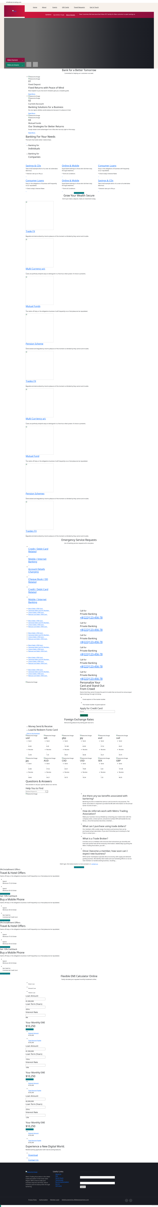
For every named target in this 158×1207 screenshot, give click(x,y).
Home (35, 7)
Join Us (57, 1184)
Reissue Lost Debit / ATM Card (37, 614)
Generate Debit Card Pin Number (38, 610)
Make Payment (12, 60)
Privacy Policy (32, 1200)
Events (55, 7)
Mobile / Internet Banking (37, 560)
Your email (83, 1181)
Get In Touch (94, 7)
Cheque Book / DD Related (38, 580)
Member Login (54, 1200)
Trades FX (31, 381)
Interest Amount (33, 1033)
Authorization (43, 1200)
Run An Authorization (62, 1182)
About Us (58, 1174)
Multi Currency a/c (35, 268)
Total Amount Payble (34, 1040)
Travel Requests (79, 7)
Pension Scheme (34, 343)
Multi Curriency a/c (36, 418)
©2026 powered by (68, 1200)
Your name (83, 1175)
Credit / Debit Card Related (38, 550)
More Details (70, 15)
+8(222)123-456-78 (91, 617)
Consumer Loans (107, 165)
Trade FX (30, 231)
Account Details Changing (36, 570)
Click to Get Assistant (33, 733)
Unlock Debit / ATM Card (36, 612)
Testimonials (59, 1180)
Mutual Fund (32, 456)
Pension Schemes (35, 493)
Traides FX (31, 531)
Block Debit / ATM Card (35, 608)
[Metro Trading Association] (14, 11)
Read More (31, 94)
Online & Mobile (70, 165)
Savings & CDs (33, 165)
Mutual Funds (33, 306)
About (44, 7)
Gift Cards (65, 7)
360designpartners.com (81, 1200)
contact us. (94, 864)
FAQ (56, 1176)
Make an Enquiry (13, 65)
